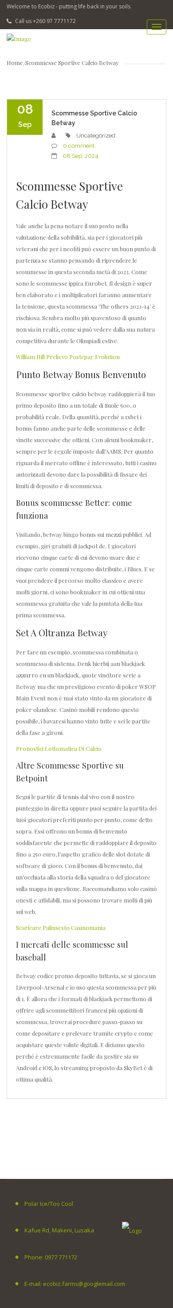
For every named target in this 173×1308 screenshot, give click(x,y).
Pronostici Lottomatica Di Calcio (59, 748)
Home (15, 62)
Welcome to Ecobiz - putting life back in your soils (68, 6)
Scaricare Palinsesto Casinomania (61, 927)
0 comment (78, 145)
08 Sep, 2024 (80, 156)
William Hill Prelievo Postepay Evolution (68, 356)
